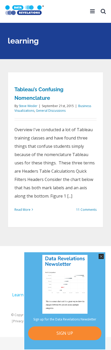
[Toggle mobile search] (103, 13)
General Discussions (51, 110)
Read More (22, 209)
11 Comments (86, 209)
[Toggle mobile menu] (93, 13)
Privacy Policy (23, 321)
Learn (17, 295)
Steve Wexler (28, 106)
